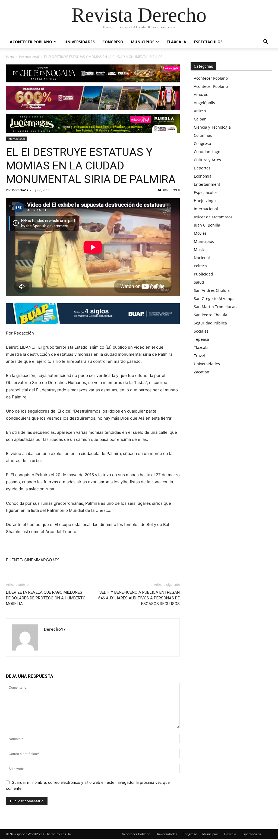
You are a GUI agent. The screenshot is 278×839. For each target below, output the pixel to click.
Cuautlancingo (207, 151)
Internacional (29, 56)
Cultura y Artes (207, 159)
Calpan (200, 119)
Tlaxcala (176, 41)
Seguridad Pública (210, 323)
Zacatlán (201, 371)
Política (200, 265)
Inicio (10, 56)
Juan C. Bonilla (207, 225)
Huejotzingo (205, 200)
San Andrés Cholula (212, 290)
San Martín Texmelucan (215, 306)
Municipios (142, 41)
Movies (200, 233)
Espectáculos (208, 41)
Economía (202, 176)
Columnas (203, 135)
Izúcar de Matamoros (213, 216)
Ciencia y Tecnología (212, 127)
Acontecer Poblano (31, 41)
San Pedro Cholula (210, 314)
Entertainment (207, 184)
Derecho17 (20, 190)
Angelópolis (204, 102)
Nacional (202, 257)
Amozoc (201, 94)
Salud (199, 282)
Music (199, 249)
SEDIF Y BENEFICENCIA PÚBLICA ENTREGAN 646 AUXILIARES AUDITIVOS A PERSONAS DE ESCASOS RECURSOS (139, 598)
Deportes (202, 168)
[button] (265, 42)
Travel (199, 355)
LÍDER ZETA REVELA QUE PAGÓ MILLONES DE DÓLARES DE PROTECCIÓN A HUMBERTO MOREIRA (46, 598)
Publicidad (203, 274)
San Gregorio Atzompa (214, 298)
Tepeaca (201, 339)
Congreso (112, 41)
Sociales (201, 331)
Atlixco (200, 110)
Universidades (79, 41)
